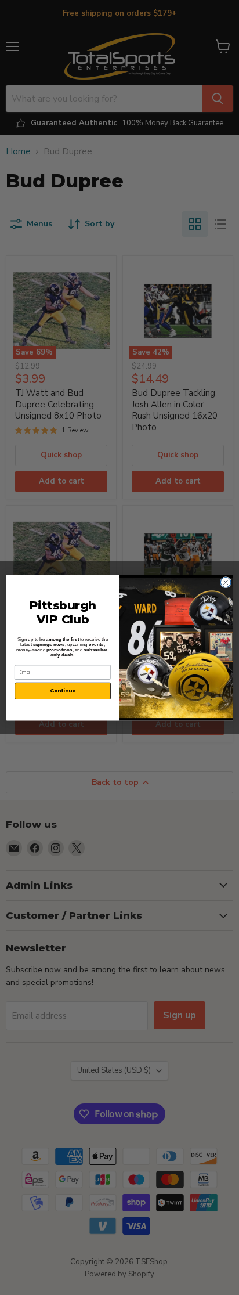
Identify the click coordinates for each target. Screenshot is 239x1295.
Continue (62, 690)
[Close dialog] (225, 582)
